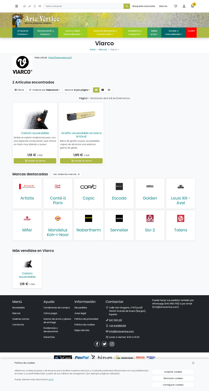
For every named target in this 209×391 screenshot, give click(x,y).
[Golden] (150, 186)
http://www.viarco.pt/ (60, 57)
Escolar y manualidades (173, 32)
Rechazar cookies (173, 378)
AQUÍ (50, 379)
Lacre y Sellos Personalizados (72, 32)
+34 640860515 (117, 325)
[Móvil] (34, 6)
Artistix (27, 198)
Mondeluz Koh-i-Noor (58, 232)
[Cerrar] (193, 363)
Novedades (18, 307)
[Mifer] (27, 218)
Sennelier (119, 230)
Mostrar (76, 90)
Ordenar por (45, 90)
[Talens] (180, 218)
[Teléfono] (29, 6)
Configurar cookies (173, 384)
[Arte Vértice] (36, 19)
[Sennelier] (119, 218)
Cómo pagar (50, 313)
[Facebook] (97, 344)
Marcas (163, 6)
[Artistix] (27, 186)
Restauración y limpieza (46, 32)
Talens (180, 230)
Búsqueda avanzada (144, 6)
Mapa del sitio (82, 330)
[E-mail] (39, 6)
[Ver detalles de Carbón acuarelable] (27, 262)
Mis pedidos (81, 307)
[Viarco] (22, 66)
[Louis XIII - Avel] (180, 186)
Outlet (191, 30)
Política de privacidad (86, 319)
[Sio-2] (150, 218)
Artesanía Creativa (22, 32)
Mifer (27, 230)
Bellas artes (154, 32)
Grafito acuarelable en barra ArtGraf (81, 134)
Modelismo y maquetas (135, 32)
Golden (150, 198)
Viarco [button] (113, 49)
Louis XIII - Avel (180, 200)
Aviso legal (80, 313)
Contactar (18, 324)
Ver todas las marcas (65, 174)
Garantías (49, 337)
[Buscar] (127, 6)
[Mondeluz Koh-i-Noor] (58, 218)
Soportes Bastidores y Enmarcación (105, 32)
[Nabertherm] (88, 218)
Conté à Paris (58, 200)
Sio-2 (150, 230)
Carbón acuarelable (35, 133)
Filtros (20, 90)
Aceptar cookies (173, 371)
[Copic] (88, 186)
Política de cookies (85, 324)
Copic (88, 198)
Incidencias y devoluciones (51, 329)
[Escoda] (119, 186)
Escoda (119, 198)
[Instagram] (112, 344)
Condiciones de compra (57, 307)
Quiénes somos (20, 319)
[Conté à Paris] (58, 186)
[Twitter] (104, 344)
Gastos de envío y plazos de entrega (57, 320)
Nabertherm (88, 230)
